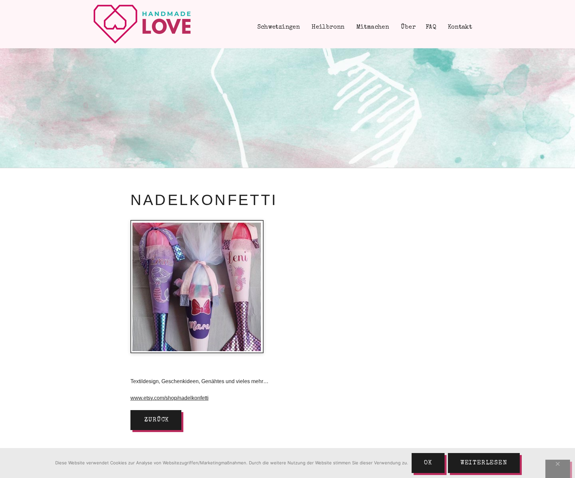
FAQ (431, 27)
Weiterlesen (483, 463)
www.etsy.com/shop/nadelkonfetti (169, 398)
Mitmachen (372, 27)
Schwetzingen (277, 27)
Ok (428, 463)
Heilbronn (327, 27)
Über (407, 27)
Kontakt (459, 27)
